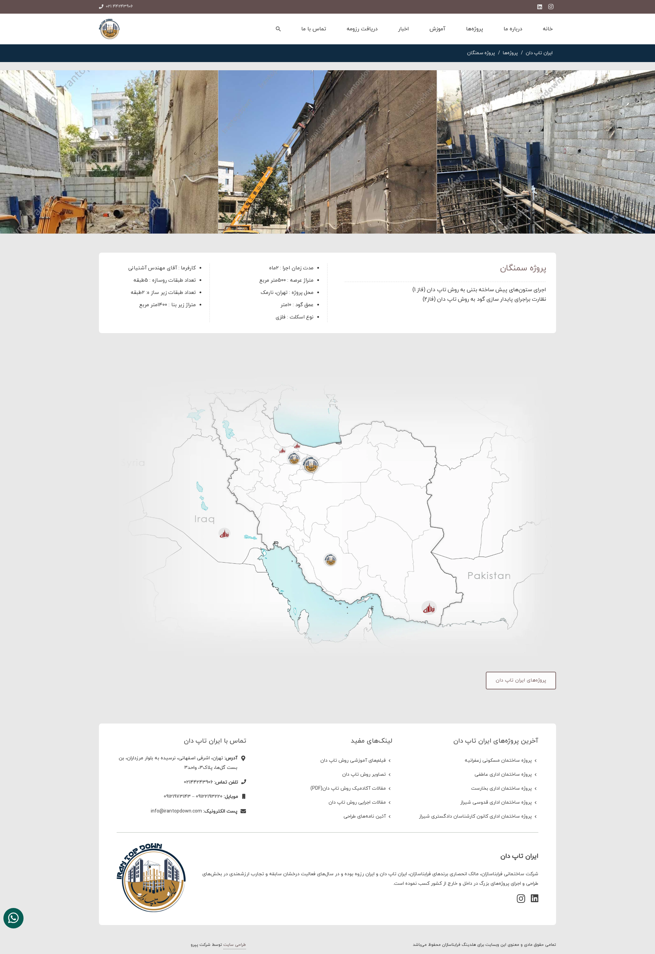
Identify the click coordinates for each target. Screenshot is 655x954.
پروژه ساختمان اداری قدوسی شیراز (496, 802)
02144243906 (198, 782)
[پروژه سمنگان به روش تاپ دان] (546, 152)
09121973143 (177, 796)
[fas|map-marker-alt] (241, 759)
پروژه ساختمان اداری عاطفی (503, 774)
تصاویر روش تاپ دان (364, 774)
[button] (278, 29)
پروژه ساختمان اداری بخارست (501, 788)
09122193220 (209, 796)
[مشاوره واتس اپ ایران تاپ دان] (13, 918)
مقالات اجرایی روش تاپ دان (357, 802)
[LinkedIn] (539, 6)
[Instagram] (550, 6)
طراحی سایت (234, 945)
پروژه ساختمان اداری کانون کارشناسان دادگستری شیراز (475, 816)
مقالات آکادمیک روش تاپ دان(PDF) (348, 788)
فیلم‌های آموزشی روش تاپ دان (353, 760)
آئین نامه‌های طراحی (365, 816)
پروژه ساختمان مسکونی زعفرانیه (498, 760)
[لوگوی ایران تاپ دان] (109, 29)
